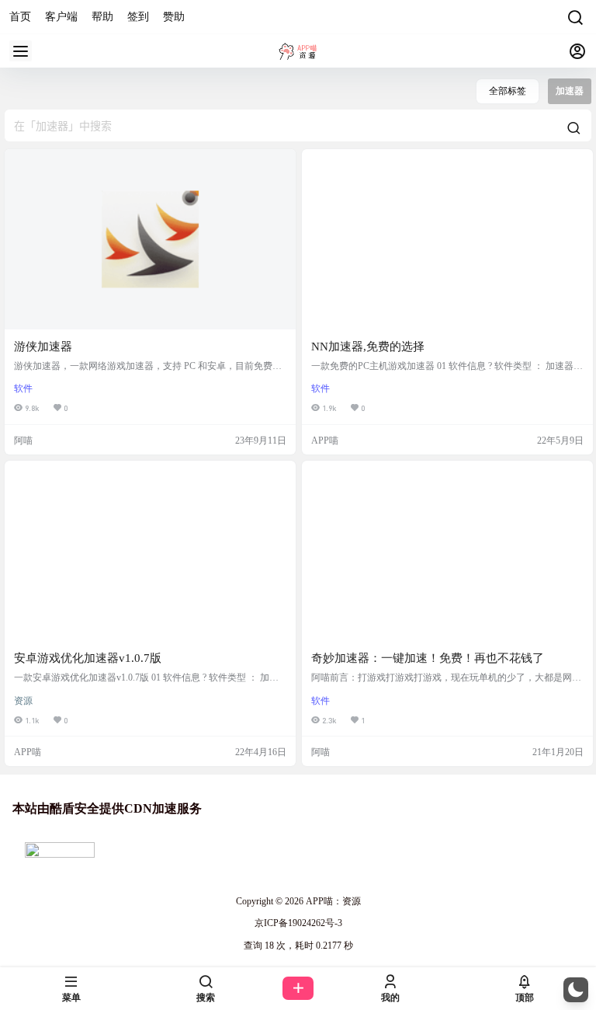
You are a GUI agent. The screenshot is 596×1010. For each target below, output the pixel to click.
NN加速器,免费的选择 (367, 346)
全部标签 (507, 90)
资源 (23, 700)
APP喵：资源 (332, 901)
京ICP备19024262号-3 (298, 923)
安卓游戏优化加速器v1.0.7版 (87, 658)
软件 (23, 388)
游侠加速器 (43, 346)
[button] (575, 989)
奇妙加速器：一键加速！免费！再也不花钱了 (427, 658)
